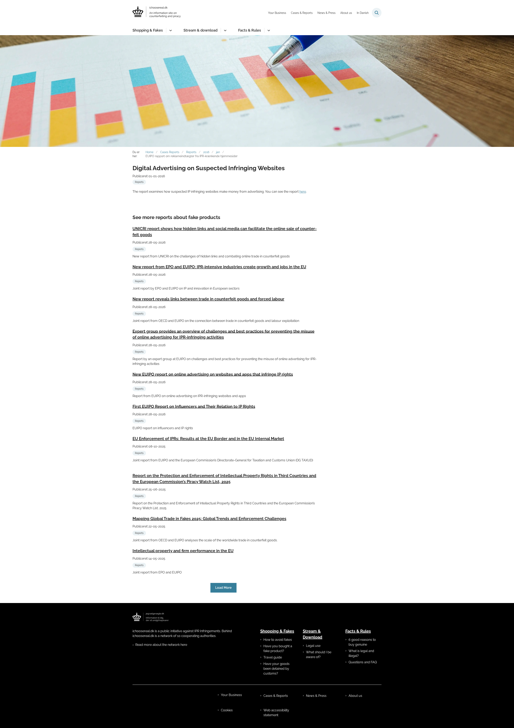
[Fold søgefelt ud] (376, 12)
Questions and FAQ (363, 662)
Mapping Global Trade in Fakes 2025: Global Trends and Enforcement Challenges (209, 518)
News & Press (316, 696)
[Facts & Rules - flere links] (268, 30)
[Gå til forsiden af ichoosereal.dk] (157, 12)
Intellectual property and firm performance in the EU (183, 550)
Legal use (313, 646)
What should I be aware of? (318, 654)
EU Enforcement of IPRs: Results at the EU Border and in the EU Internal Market (208, 438)
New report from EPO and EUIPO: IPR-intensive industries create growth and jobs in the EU (219, 266)
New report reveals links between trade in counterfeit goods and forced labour (208, 299)
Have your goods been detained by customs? (276, 668)
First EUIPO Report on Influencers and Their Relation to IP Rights (194, 406)
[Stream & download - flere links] (224, 30)
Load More (223, 588)
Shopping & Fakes (148, 30)
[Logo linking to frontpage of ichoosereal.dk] (151, 617)
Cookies (227, 710)
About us (355, 696)
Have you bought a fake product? (277, 648)
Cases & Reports (275, 696)
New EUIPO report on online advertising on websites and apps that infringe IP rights (213, 374)
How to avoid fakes (277, 640)
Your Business (231, 695)
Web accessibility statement (276, 712)
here (302, 192)
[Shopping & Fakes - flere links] (170, 30)
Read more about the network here (161, 645)
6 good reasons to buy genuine (362, 642)
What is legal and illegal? (361, 653)
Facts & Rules (249, 30)
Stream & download (200, 30)
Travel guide (272, 657)
